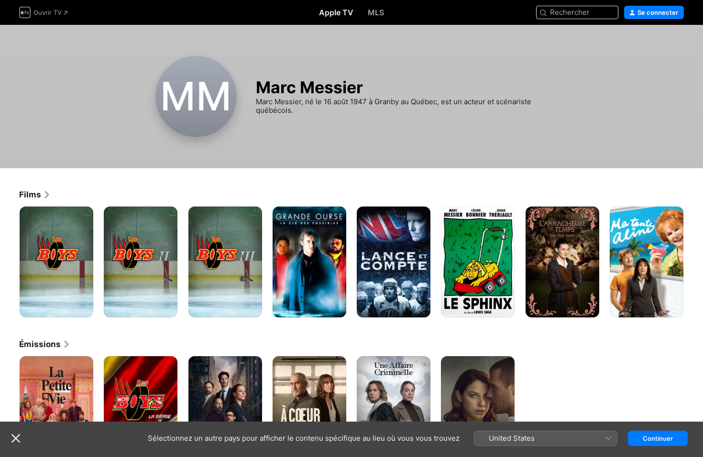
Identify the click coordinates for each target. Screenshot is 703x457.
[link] (35, 194)
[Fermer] (15, 438)
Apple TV (336, 12)
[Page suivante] (693, 262)
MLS (376, 12)
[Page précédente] (9, 262)
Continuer (658, 438)
